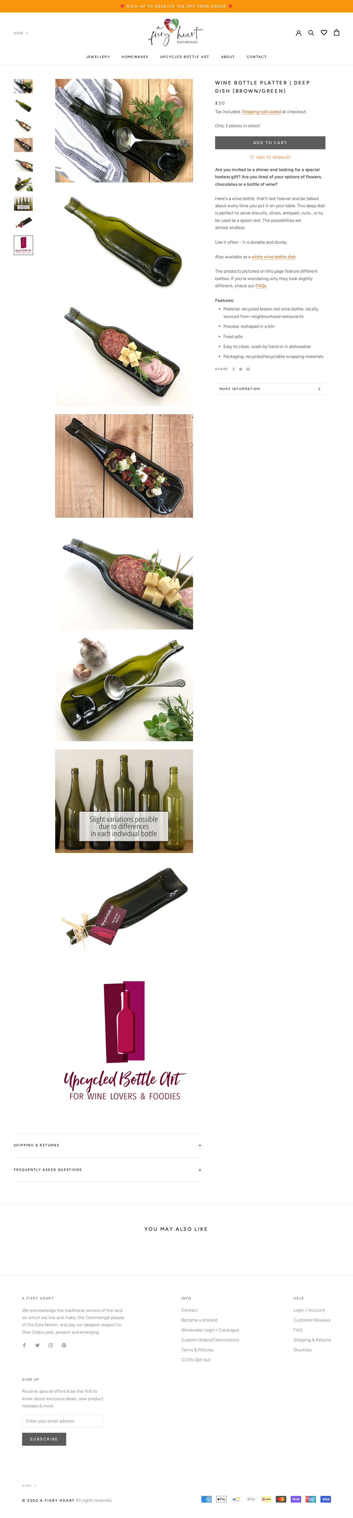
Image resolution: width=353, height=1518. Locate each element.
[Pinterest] (248, 369)
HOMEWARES (135, 57)
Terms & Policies (197, 1349)
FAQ (297, 1330)
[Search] (311, 32)
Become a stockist (199, 1320)
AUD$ (18, 33)
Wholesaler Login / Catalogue (210, 1330)
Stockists (302, 1349)
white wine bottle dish (274, 256)
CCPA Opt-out (195, 1359)
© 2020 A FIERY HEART (48, 1500)
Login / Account (309, 1310)
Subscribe (44, 1439)
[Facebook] (233, 369)
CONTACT (257, 57)
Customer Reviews (312, 1320)
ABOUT (228, 57)
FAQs (260, 285)
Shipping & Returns (36, 1145)
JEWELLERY (98, 57)
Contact (189, 1310)
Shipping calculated (261, 111)
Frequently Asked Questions (48, 1170)
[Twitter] (240, 369)
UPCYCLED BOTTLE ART (185, 57)
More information (240, 389)
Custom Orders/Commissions (210, 1339)
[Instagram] (51, 1345)
